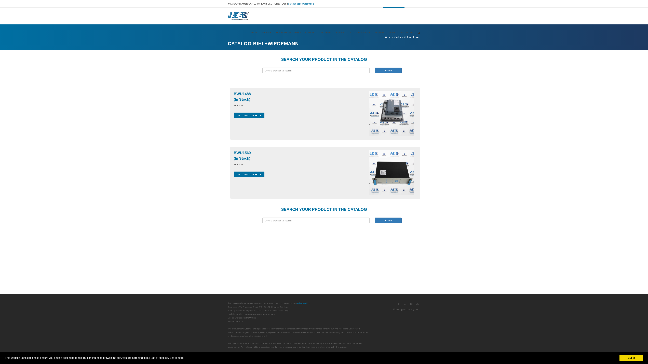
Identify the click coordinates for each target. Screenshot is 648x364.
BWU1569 (242, 153)
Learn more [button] (177, 357)
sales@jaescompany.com (301, 3)
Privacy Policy (303, 303)
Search (388, 70)
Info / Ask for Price (249, 115)
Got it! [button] (631, 358)
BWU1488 (242, 94)
